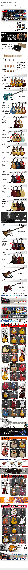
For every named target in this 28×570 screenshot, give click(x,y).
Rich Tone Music (20, 7)
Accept (24, 568)
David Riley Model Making (9, 2)
